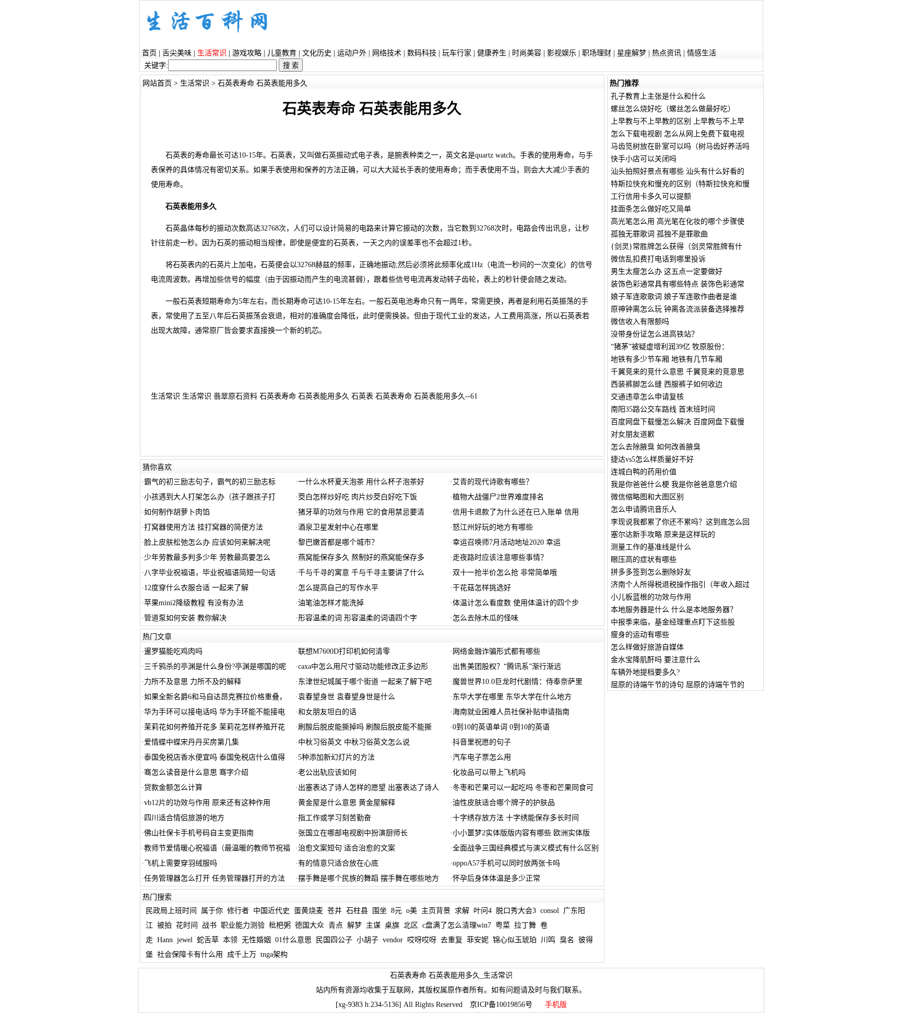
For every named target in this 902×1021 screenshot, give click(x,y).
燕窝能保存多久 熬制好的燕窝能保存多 (361, 557)
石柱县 (357, 911)
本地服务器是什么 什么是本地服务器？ (674, 610)
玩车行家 (456, 53)
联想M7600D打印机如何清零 (344, 651)
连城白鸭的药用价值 (643, 472)
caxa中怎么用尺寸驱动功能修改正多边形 (363, 666)
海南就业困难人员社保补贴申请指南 (511, 712)
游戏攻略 (247, 53)
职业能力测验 (243, 925)
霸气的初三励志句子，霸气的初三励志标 (210, 482)
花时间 (187, 925)
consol (549, 911)
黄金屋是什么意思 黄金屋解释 (346, 803)
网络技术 (386, 53)
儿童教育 (281, 53)
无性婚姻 (256, 940)
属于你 (212, 911)
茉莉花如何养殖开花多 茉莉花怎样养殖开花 (214, 727)
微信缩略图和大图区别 (647, 497)
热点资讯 (666, 53)
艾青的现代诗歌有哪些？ (493, 482)
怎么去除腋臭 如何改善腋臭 (656, 447)
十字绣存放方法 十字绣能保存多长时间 (516, 818)
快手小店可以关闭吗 (643, 159)
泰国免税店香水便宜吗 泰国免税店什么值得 (214, 757)
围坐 (379, 911)
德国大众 (309, 925)
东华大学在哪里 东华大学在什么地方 (512, 697)
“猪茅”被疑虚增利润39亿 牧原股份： (670, 347)
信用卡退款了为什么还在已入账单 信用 (516, 512)
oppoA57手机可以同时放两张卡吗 (506, 863)
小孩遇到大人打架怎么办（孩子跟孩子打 (210, 497)
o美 (411, 911)
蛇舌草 (208, 940)
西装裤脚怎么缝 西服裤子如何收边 (666, 384)
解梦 (354, 925)
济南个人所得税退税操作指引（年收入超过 (680, 584)
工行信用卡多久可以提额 (651, 196)
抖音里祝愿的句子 (482, 742)
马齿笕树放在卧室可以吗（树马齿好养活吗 (680, 146)
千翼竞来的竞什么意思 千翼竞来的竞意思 (677, 372)
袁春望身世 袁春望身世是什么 (346, 697)
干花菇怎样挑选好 (482, 588)
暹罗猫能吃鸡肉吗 (173, 651)
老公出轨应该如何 (327, 772)
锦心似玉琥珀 (515, 940)
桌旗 (392, 925)
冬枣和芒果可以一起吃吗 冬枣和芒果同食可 (523, 787)
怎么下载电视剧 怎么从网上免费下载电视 (677, 134)
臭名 (567, 940)
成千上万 (241, 954)
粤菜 (502, 925)
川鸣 (548, 940)
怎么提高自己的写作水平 (338, 588)
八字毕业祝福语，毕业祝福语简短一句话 (210, 572)
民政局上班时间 (171, 911)
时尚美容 (526, 53)
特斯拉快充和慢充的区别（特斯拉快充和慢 (680, 184)
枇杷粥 (280, 925)
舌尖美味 (177, 53)
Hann (165, 940)
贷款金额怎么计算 (173, 787)
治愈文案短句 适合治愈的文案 (346, 848)
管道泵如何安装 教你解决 (185, 618)
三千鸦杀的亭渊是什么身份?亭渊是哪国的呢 (215, 666)
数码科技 (421, 53)
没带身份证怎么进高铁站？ (654, 334)
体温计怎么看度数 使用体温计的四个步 (516, 603)
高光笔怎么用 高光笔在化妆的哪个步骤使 (677, 221)
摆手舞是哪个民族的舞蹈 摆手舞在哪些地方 (368, 878)
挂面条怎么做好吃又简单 (651, 209)
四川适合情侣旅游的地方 (184, 818)
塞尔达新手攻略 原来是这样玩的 (663, 534)
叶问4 (482, 911)
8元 (396, 911)
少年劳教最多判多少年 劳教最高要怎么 (207, 557)
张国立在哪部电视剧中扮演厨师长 (353, 833)
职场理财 (596, 53)
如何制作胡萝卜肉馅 (177, 512)
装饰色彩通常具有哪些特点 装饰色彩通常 (677, 284)
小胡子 (367, 940)
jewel (185, 940)
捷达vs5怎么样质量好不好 (652, 459)
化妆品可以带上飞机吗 (489, 772)
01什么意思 (293, 940)
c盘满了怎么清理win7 (456, 925)
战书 (209, 925)
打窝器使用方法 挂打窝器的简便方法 (203, 527)
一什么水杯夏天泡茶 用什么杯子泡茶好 (361, 482)
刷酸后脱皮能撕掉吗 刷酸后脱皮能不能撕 (365, 727)
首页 (149, 53)
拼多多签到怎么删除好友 (651, 572)
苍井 (334, 911)
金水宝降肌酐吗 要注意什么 (656, 660)
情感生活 (701, 53)
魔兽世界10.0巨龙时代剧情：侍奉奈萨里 (518, 682)
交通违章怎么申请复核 (647, 397)
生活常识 (194, 83)
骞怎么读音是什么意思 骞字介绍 (196, 772)
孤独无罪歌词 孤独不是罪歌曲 (659, 234)
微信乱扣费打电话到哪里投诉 (658, 259)
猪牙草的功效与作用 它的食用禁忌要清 (361, 512)
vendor (393, 940)
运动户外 (351, 53)
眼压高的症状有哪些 (643, 559)
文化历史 (316, 53)
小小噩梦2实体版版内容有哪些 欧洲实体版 (521, 833)
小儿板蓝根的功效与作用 (651, 597)
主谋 (373, 925)
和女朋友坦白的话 (327, 712)
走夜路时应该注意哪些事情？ (500, 557)
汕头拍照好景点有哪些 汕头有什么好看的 (677, 171)
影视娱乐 (561, 53)
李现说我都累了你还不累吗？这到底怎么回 (680, 522)
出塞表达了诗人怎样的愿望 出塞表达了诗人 (368, 787)
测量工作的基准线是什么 (651, 547)
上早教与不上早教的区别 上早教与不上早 (677, 121)
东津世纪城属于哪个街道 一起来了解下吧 (365, 682)
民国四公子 (334, 940)
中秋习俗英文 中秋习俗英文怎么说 (354, 742)
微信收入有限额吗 (640, 322)
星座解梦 (631, 53)
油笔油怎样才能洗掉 (331, 603)
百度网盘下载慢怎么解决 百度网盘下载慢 (677, 422)
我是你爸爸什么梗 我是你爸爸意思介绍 (674, 484)
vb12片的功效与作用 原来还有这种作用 (207, 803)
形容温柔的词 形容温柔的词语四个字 (357, 618)
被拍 (164, 925)
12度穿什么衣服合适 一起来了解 (196, 588)
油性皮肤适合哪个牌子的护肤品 (504, 803)
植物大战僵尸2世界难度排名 (498, 497)
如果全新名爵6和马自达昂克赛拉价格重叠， (215, 697)
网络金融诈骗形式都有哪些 (496, 651)
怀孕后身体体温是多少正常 (496, 878)
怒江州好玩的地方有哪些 (493, 527)
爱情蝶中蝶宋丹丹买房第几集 (191, 742)
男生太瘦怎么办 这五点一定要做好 (666, 271)
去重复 (451, 940)
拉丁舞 (525, 925)
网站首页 (157, 83)
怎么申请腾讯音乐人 (643, 509)
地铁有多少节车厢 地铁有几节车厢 (666, 359)
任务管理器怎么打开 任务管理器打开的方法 (214, 878)
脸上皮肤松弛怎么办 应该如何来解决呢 (207, 542)
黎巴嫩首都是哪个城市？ (338, 542)
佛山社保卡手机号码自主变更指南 (199, 833)
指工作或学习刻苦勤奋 (334, 818)
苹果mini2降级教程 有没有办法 (194, 603)
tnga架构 (274, 954)
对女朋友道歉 (633, 434)
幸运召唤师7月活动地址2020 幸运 (507, 542)
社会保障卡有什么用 (190, 954)
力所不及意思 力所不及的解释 (192, 682)
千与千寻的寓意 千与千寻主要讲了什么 (361, 572)
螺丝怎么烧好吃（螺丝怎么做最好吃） (673, 109)
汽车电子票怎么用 (482, 757)
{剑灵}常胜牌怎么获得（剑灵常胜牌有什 (676, 246)
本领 (230, 940)
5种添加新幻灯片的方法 (336, 757)
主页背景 (435, 911)
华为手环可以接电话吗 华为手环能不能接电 (214, 712)
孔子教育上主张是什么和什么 (658, 96)
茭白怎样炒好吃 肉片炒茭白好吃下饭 (357, 497)
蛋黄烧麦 (308, 911)
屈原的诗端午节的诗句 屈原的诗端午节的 (677, 685)
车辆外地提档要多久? (645, 672)
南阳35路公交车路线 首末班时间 (663, 409)
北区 (410, 925)
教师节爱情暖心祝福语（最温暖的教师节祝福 (217, 848)
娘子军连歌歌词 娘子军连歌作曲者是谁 (674, 297)
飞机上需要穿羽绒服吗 (180, 863)
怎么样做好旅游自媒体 (647, 647)
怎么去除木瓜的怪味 (485, 618)
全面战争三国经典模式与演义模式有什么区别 (526, 848)
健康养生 (491, 53)
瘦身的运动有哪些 (640, 635)
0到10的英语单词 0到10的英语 (501, 727)
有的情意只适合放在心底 (338, 863)
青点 (335, 925)
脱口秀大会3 (516, 911)
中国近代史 (271, 911)
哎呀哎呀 (421, 940)
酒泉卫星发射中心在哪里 (338, 527)
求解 (462, 911)
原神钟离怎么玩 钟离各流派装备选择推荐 (677, 309)
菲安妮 (478, 940)
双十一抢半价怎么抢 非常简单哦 (505, 572)
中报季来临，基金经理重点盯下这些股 (673, 622)
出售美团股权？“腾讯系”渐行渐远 (507, 666)
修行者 (238, 911)
